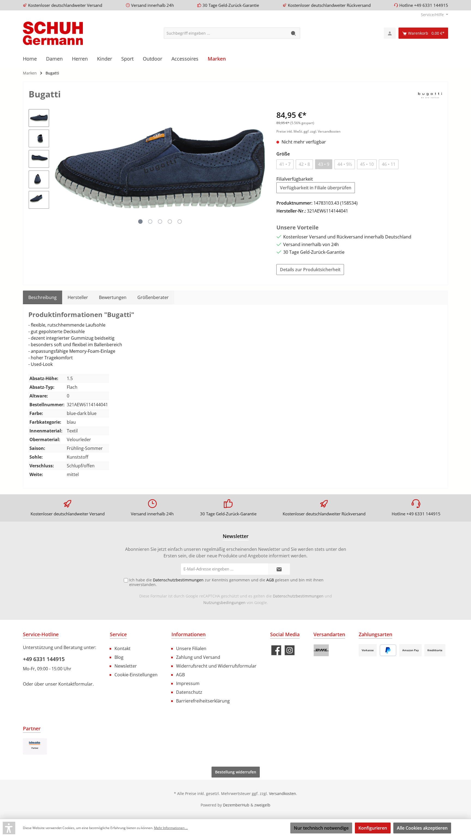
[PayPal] (388, 650)
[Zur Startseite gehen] (53, 33)
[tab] (42, 297)
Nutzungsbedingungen (224, 602)
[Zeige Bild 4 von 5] (170, 221)
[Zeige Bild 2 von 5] (150, 221)
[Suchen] (293, 33)
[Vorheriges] (59, 168)
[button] (9, 828)
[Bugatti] (430, 95)
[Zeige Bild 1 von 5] (140, 221)
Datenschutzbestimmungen (298, 596)
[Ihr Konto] (390, 33)
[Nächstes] (261, 168)
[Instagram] (289, 650)
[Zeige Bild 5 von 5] (179, 221)
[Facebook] (276, 650)
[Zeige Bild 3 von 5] (160, 221)
